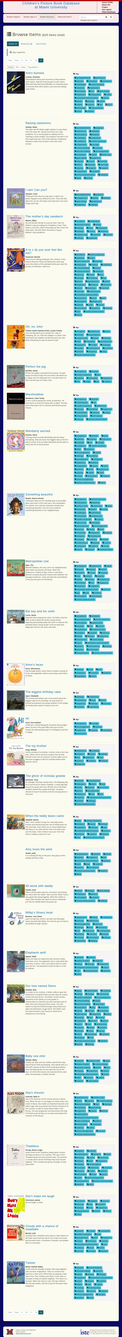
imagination (96, 94)
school (101, 305)
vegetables (81, 676)
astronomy (107, 81)
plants (79, 1024)
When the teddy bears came (44, 815)
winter (79, 1044)
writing (89, 178)
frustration (104, 787)
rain (78, 971)
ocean (106, 98)
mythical (80, 797)
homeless (80, 536)
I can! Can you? (36, 189)
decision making (83, 151)
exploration (94, 88)
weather (90, 111)
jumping (80, 539)
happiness (81, 94)
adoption (99, 128)
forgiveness (104, 579)
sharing (108, 308)
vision (93, 676)
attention (95, 502)
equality (100, 576)
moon (108, 94)
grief (95, 1238)
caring (104, 509)
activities (99, 195)
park (78, 864)
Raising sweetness (38, 123)
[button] (106, 17)
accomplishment (83, 78)
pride (91, 305)
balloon (92, 957)
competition (81, 629)
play (87, 593)
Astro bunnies (34, 73)
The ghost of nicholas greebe (45, 775)
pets (104, 298)
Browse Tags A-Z (30, 17)
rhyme (79, 104)
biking (94, 917)
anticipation (81, 134)
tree (91, 1037)
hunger (94, 345)
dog (103, 784)
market (105, 539)
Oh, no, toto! (34, 326)
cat (95, 402)
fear (101, 275)
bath (106, 436)
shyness (106, 476)
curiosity (98, 148)
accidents (80, 221)
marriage (104, 165)
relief (101, 473)
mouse (95, 466)
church (101, 626)
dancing (80, 921)
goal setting (104, 91)
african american (97, 254)
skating (107, 937)
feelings (107, 198)
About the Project (106, 6)
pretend (102, 1281)
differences (101, 406)
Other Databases (109, 12)
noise (105, 466)
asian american (83, 261)
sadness (107, 381)
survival (102, 1131)
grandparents (93, 281)
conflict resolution (98, 141)
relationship (101, 1024)
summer (105, 1034)
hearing (94, 730)
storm (79, 1034)
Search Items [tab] (41, 44)
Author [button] (23, 67)
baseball (80, 626)
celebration (94, 221)
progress (92, 168)
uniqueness (81, 171)
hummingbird (94, 1164)
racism (107, 543)
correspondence (103, 997)
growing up (96, 201)
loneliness (92, 288)
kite (104, 857)
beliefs (93, 509)
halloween (98, 459)
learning (103, 161)
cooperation (81, 144)
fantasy (90, 1274)
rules (79, 1214)
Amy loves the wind (38, 849)
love (101, 757)
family (94, 155)
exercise (80, 275)
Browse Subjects (13, 17)
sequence (96, 308)
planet (79, 101)
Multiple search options (89, 20)
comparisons (82, 198)
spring (101, 1031)
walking (104, 901)
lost (78, 381)
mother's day (82, 235)
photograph (81, 301)
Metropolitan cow (37, 561)
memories (95, 1168)
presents (80, 834)
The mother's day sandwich (44, 216)
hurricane (81, 1168)
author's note (82, 338)
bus (90, 626)
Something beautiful (39, 494)
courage (95, 144)
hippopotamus (83, 1211)
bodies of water (83, 961)
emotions (80, 88)
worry (79, 315)
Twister (30, 1262)
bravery (94, 265)
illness (108, 1211)
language (106, 345)
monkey (80, 348)
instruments (82, 639)
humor (91, 161)
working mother (106, 549)
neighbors (95, 586)
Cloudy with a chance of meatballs (41, 1227)
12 (36, 60)
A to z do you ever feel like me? (43, 251)
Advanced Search (65, 17)
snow (94, 1174)
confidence (81, 141)
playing (91, 101)
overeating (94, 707)
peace (105, 1021)
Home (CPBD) (107, 2)
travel (79, 111)
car (90, 442)
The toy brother (36, 745)
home (108, 1014)
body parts (81, 265)
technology (81, 108)
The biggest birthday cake (43, 691)
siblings (94, 205)
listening (91, 165)
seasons (80, 867)
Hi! (27, 718)
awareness (97, 506)
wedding (104, 175)
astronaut (93, 81)
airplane (80, 1151)
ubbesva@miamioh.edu (23, 1333)
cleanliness (95, 138)
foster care (106, 155)
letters (79, 165)
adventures (100, 78)
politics (98, 1121)
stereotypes (96, 596)
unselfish (95, 171)
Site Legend (106, 9)
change (101, 442)
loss (92, 794)
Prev (16, 60)
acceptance (81, 371)
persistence (81, 733)
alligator (93, 1201)
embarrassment (83, 271)
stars (110, 104)
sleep (104, 351)
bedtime (95, 134)
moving (101, 1017)
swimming (81, 941)
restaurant (81, 546)
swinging (80, 1037)
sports (79, 549)
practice (80, 649)
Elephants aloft (35, 952)
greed (107, 281)
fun (92, 91)
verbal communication (86, 175)
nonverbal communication (87, 98)
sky (101, 104)
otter (79, 1077)
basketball (81, 509)
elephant (98, 961)
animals (80, 81)
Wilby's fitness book (39, 912)
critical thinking (97, 84)
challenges (81, 84)
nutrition (96, 235)
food (91, 228)
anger (92, 258)
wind (79, 874)
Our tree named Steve (40, 985)
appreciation (97, 623)
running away (94, 1288)
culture (100, 519)
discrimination (82, 526)
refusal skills (82, 416)
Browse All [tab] (13, 44)
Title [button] (17, 67)
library (104, 1111)
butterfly (80, 442)
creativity (95, 751)
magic (88, 381)
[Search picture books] (111, 17)
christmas (104, 1157)
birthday (98, 261)
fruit (100, 669)
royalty (99, 1284)
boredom (80, 573)
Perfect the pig (35, 366)
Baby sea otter (35, 1056)
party (94, 298)
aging (79, 991)
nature (106, 1071)
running (80, 937)
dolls (79, 449)
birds (108, 1154)
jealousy (94, 285)
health (93, 1111)
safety (91, 1027)
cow (78, 576)
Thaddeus (32, 1146)
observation (81, 298)
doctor (97, 268)
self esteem (81, 308)
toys (78, 311)
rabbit (101, 101)
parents (109, 235)
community (81, 516)
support (104, 168)
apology (92, 569)
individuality (82, 412)
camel (91, 1157)
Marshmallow (34, 394)
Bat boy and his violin (40, 611)
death (93, 784)
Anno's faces (34, 664)
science (91, 104)
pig (97, 381)
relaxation (97, 1124)
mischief (105, 288)
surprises (80, 764)
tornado (92, 1251)
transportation (97, 108)
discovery (95, 523)
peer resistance (83, 1121)
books (79, 1101)
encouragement (102, 151)
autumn (97, 854)
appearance (81, 917)
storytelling (91, 1034)
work (79, 178)
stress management (85, 479)
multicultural (94, 291)
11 (31, 60)
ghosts (79, 791)
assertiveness (94, 335)
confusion (107, 265)
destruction (81, 523)
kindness (104, 231)
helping (80, 161)
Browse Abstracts (47, 17)
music (79, 643)
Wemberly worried (37, 431)
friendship (81, 91)
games (79, 281)
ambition (95, 131)
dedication (100, 1004)
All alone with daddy (39, 885)
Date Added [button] (32, 67)
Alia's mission (34, 1092)
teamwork (93, 238)
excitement (81, 155)
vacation (95, 897)
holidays (80, 231)
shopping (92, 351)
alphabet (80, 258)
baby (110, 506)
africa (107, 331)
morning (80, 291)
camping (106, 991)
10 (26, 60)
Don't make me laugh (39, 1196)
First (10, 60)
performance (94, 646)
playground (96, 301)
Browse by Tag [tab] (26, 44)
